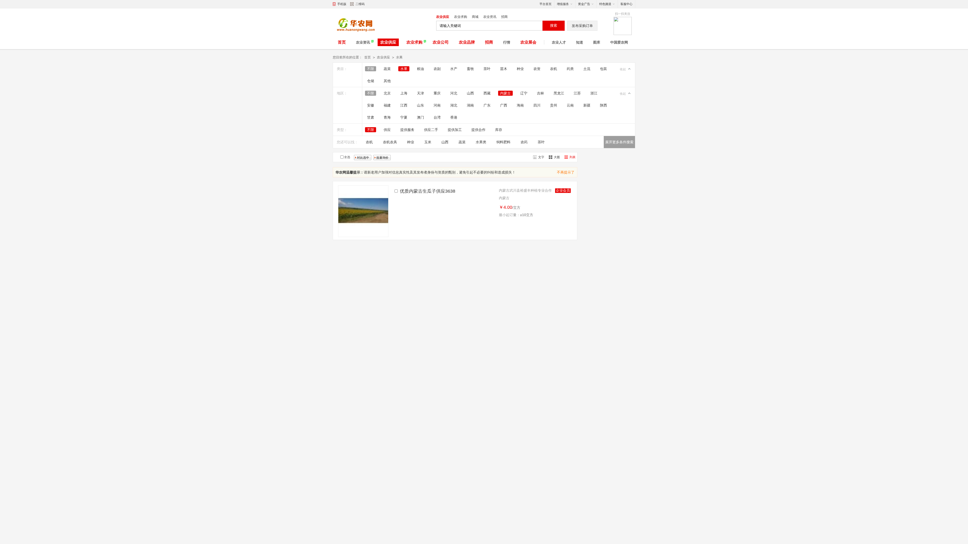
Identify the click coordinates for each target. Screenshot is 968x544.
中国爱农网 (619, 42)
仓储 (370, 81)
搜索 (553, 25)
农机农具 (390, 142)
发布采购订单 (582, 26)
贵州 (553, 105)
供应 (387, 130)
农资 (536, 69)
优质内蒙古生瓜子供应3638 (427, 191)
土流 (586, 69)
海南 (520, 105)
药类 (570, 69)
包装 (603, 69)
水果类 (481, 142)
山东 (420, 105)
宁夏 (403, 117)
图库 (596, 42)
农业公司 (441, 42)
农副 (437, 69)
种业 (520, 69)
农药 (524, 142)
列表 (572, 157)
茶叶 (487, 69)
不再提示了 (565, 172)
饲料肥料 (503, 142)
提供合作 (478, 130)
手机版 (341, 4)
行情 (506, 42)
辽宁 (523, 93)
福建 (387, 105)
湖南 (470, 105)
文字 (541, 157)
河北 (453, 93)
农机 (553, 69)
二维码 (360, 4)
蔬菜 (387, 69)
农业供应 (442, 17)
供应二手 (431, 130)
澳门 (420, 117)
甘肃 (370, 117)
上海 (403, 93)
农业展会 (528, 42)
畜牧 (470, 69)
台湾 (437, 117)
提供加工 (455, 130)
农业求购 (460, 17)
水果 (399, 57)
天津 (420, 93)
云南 (570, 105)
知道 (579, 42)
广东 (487, 105)
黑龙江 (559, 93)
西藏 (487, 93)
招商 (504, 17)
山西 (470, 93)
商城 (475, 17)
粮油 (420, 69)
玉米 (427, 142)
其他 (387, 81)
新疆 (586, 105)
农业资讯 (489, 17)
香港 (453, 117)
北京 (387, 93)
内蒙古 (505, 93)
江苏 (577, 93)
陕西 (603, 105)
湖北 (453, 105)
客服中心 (626, 4)
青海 (387, 117)
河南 (437, 105)
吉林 (540, 93)
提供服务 (407, 130)
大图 (557, 157)
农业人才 (559, 42)
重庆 (437, 93)
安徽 (370, 105)
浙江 (593, 93)
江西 (403, 105)
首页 (342, 42)
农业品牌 (467, 42)
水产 (453, 69)
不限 (370, 69)
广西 (503, 105)
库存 (498, 130)
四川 (536, 105)
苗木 (503, 69)
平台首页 (545, 4)
